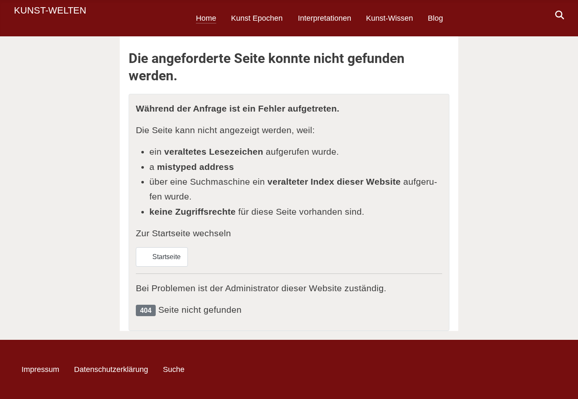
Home (206, 18)
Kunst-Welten (50, 10)
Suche (173, 369)
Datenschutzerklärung (111, 369)
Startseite (166, 256)
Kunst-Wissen (389, 18)
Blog (435, 18)
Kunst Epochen (257, 18)
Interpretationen (324, 18)
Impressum (40, 369)
